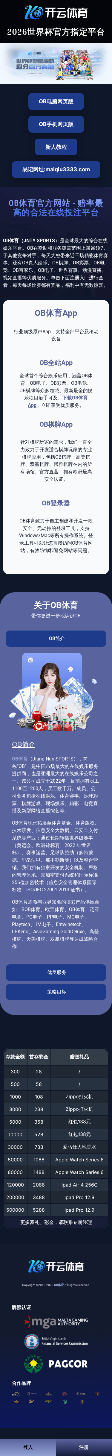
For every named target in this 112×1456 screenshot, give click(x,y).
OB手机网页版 (56, 124)
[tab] (56, 639)
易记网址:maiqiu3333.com (56, 169)
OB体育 (20, 759)
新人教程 (56, 147)
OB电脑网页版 (56, 101)
